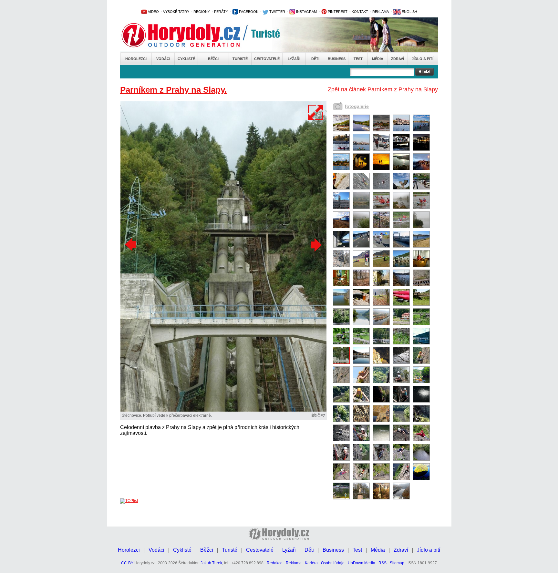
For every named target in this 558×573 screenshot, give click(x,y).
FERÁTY (221, 12)
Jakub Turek (211, 563)
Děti (315, 59)
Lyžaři (294, 59)
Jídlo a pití (422, 59)
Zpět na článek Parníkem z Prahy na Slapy (383, 89)
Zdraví (397, 59)
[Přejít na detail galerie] (223, 410)
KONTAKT (360, 12)
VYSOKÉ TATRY (176, 12)
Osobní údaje (333, 563)
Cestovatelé (267, 59)
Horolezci (136, 59)
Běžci (213, 59)
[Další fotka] (315, 245)
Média (377, 59)
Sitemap (397, 563)
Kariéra (311, 563)
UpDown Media (361, 563)
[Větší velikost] (316, 112)
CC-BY (127, 563)
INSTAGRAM (306, 12)
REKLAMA (380, 12)
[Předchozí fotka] (131, 245)
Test (358, 59)
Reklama (294, 563)
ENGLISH (409, 12)
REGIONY (201, 12)
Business (337, 59)
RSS (382, 563)
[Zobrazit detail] (341, 130)
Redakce (275, 563)
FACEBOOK (248, 12)
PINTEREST (337, 12)
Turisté (240, 59)
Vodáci (163, 59)
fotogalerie (357, 106)
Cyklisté (186, 59)
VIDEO (153, 12)
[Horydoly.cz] (188, 35)
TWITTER (276, 12)
